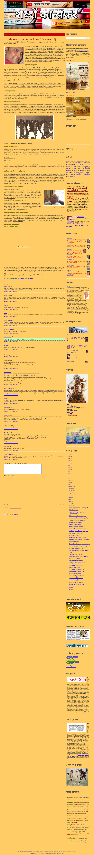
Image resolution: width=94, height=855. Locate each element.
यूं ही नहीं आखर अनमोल (73, 510)
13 (83, 337)
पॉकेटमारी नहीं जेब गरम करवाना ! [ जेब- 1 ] (77, 571)
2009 (69, 482)
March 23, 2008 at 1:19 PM (11, 450)
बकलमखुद (30, 278)
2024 (69, 458)
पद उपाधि (84, 168)
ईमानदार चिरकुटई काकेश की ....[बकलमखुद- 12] (78, 507)
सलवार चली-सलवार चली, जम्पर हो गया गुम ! (77, 537)
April (70, 503)
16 (82, 346)
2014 (69, 471)
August (71, 495)
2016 (69, 467)
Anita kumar (7, 415)
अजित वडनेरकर (7, 337)
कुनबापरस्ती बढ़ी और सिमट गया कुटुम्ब (76, 584)
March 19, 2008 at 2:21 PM (11, 395)
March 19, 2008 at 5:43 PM (11, 421)
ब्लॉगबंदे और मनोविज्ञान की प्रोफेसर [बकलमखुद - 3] (79, 556)
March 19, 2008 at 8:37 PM (11, 429)
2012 (69, 476)
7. (74, 352)
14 (67, 338)
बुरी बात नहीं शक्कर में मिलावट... (75, 573)
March (70, 506)
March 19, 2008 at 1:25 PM (11, 384)
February (71, 587)
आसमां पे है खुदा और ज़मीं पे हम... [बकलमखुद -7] (78, 531)
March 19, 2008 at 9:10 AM (11, 309)
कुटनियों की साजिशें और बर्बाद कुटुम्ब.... (76, 582)
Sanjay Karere (7, 286)
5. (72, 352)
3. (70, 352)
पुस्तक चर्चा (74, 170)
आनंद (5, 305)
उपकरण (81, 166)
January (71, 589)
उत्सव (75, 166)
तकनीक (68, 168)
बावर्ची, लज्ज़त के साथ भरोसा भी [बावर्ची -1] (77, 548)
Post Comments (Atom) (15, 508)
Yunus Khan (7, 432)
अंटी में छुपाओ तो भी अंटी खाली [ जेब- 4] (77, 563)
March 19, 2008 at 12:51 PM (11, 368)
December (71, 486)
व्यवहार (88, 172)
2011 (69, 478)
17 (71, 338)
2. (69, 352)
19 (74, 338)
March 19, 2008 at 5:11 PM (11, 411)
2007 (69, 592)
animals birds (69, 161)
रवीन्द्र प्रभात (7, 425)
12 (81, 337)
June (70, 499)
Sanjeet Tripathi (7, 372)
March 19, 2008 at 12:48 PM (11, 356)
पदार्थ (67, 170)
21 (77, 338)
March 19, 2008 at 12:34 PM (11, 349)
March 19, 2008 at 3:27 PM (11, 403)
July (70, 497)
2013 (69, 473)
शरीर (71, 174)
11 (79, 337)
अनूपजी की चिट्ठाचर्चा (72, 657)
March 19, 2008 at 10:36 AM (11, 325)
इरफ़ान (5, 313)
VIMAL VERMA (8, 320)
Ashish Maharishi (8, 329)
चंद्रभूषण (6, 345)
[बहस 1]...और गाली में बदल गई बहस (76, 578)
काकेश (5, 398)
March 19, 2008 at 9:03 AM (11, 301)
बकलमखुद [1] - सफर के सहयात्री (76, 565)
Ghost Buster (7, 407)
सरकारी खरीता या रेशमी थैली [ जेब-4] (76, 554)
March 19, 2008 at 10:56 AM (11, 333)
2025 (69, 456)
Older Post (62, 505)
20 (76, 338)
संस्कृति (78, 174)
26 (67, 340)
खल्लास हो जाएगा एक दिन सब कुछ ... (76, 522)
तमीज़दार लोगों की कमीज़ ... (74, 541)
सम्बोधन (87, 174)
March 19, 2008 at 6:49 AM (11, 291)
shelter (81, 164)
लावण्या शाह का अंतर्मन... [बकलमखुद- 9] (77, 520)
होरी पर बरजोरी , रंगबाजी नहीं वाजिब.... (76, 533)
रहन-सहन (79, 172)
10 (78, 337)
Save (67, 89)
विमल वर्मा (20, 42)
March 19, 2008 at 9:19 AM (11, 316)
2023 (69, 460)
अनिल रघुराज (7, 295)
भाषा (71, 172)
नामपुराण (75, 168)
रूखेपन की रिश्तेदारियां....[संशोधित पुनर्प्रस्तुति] (78, 518)
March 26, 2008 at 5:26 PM (11, 459)
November (71, 488)
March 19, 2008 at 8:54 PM (11, 443)
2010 (69, 480)
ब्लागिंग (67, 172)
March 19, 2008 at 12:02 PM (11, 341)
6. (73, 352)
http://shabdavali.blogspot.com (74, 749)
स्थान (71, 176)
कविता (87, 166)
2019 (69, 463)
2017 (69, 465)
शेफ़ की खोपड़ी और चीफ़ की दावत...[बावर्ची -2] (78, 546)
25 (84, 338)
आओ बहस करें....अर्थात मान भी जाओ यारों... (77, 580)
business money (81, 161)
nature (71, 164)
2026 (69, 454)
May (70, 501)
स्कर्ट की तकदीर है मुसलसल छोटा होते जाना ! (78, 529)
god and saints (77, 162)
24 (82, 338)
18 (72, 338)
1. (68, 352)
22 (79, 338)
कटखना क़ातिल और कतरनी (74, 535)
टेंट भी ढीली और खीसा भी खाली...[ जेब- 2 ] (77, 569)
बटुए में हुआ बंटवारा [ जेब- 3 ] (74, 567)
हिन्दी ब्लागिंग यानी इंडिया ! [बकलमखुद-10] (77, 516)
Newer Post (6, 505)
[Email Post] (24, 278)
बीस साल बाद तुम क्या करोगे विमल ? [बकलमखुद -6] (32, 39)
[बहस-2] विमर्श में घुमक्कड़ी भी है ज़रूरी (76, 576)
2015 (69, 469)
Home (35, 505)
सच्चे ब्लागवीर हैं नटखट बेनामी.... (75, 524)
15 (69, 338)
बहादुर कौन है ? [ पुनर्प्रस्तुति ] (75, 558)
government (87, 162)
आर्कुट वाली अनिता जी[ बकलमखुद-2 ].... (77, 560)
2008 (69, 484)
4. (71, 352)
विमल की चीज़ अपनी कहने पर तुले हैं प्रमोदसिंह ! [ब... (79, 544)
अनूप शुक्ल (6, 446)
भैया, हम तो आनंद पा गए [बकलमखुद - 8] (77, 526)
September (71, 493)
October (71, 490)
